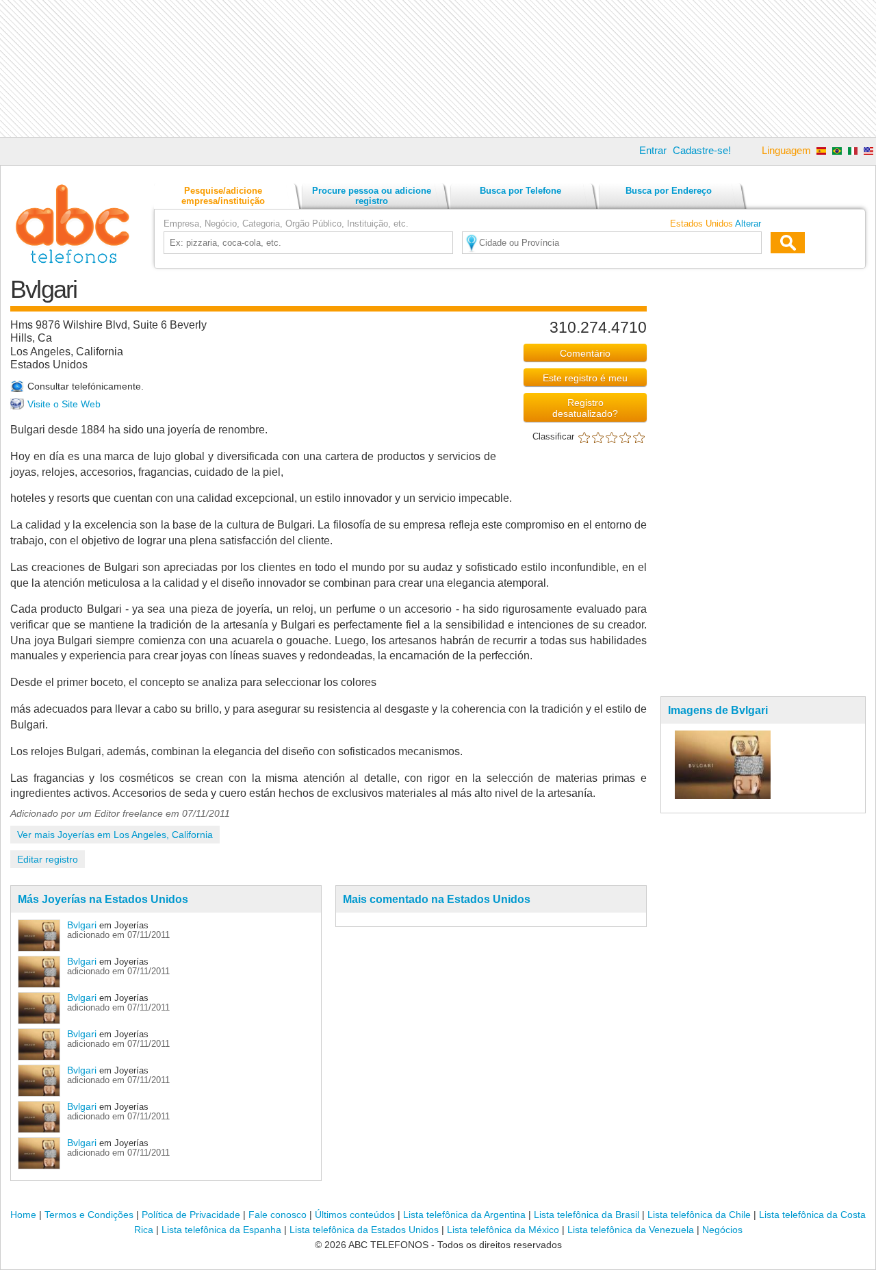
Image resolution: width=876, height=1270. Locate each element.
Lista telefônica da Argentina (464, 1214)
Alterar (748, 223)
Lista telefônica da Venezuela (630, 1229)
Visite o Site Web (64, 404)
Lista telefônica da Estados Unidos (364, 1229)
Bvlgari (81, 924)
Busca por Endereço (669, 191)
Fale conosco (277, 1214)
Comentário (585, 353)
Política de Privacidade (191, 1214)
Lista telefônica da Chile (699, 1214)
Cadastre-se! (702, 150)
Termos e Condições (88, 1214)
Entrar (653, 150)
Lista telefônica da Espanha (221, 1229)
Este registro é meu (585, 377)
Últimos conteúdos (355, 1214)
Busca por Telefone (520, 191)
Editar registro (47, 859)
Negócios (722, 1229)
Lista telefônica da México (503, 1229)
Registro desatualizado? (585, 408)
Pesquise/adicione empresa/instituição (223, 196)
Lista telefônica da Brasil (586, 1214)
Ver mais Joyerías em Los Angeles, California (115, 834)
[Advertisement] (438, 68)
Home (23, 1214)
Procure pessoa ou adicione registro (371, 196)
